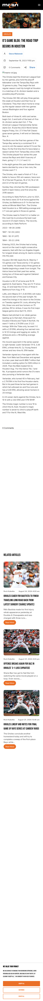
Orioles (7, 34)
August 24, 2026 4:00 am (29, 591)
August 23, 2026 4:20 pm (29, 659)
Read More (9, 622)
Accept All (21, 984)
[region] (21, 982)
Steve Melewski (16, 54)
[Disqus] (21, 460)
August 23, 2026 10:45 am (28, 720)
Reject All (21, 996)
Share (32, 67)
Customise (21, 990)
